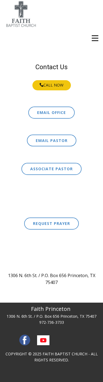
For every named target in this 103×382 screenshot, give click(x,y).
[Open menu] (95, 38)
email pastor (52, 140)
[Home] (21, 14)
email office (51, 112)
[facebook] (24, 339)
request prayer (51, 223)
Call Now (53, 85)
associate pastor (51, 168)
